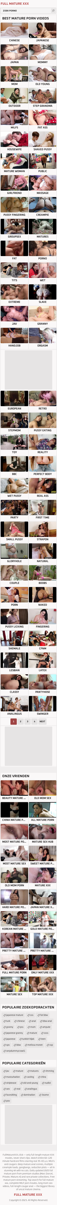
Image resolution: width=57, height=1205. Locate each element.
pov (8, 1101)
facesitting (11, 1095)
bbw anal (47, 1021)
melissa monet (35, 1045)
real (18, 1089)
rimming (49, 1071)
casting (30, 1077)
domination (29, 1095)
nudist (48, 1083)
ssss (46, 1033)
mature (33, 1033)
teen (43, 1039)
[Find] (53, 10)
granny (9, 1027)
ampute (46, 1027)
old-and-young (30, 1083)
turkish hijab (28, 1039)
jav (7, 1071)
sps (8, 1045)
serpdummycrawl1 (15, 1051)
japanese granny (14, 1033)
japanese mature (14, 1015)
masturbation (13, 1077)
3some (45, 1095)
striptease (11, 1083)
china (43, 1077)
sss (31, 1015)
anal (34, 1021)
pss (21, 1027)
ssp (51, 1045)
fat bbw (44, 1015)
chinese (21, 1021)
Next (42, 721)
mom (33, 1027)
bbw (18, 1045)
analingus (32, 1089)
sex (8, 1089)
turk (8, 1021)
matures (34, 1071)
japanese (10, 1039)
